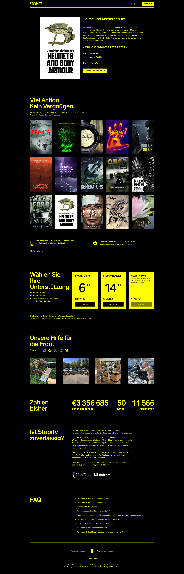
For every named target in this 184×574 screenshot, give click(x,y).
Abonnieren (148, 4)
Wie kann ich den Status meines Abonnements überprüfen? (100, 532)
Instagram (81, 465)
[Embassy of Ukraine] (82, 474)
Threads (99, 465)
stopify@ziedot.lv (92, 558)
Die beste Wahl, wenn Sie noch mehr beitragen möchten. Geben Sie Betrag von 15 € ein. (141, 280)
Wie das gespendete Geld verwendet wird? (93, 511)
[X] (55, 350)
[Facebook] (49, 350)
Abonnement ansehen (78, 551)
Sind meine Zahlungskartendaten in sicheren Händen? (98, 519)
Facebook (90, 465)
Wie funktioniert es (36, 251)
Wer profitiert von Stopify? (87, 507)
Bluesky (106, 465)
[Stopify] (36, 3)
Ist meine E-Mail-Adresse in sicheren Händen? (95, 524)
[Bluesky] (66, 350)
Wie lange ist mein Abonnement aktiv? (92, 528)
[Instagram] (44, 350)
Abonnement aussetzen (105, 551)
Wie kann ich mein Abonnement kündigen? (93, 498)
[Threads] (61, 350)
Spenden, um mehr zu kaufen (95, 71)
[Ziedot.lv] (102, 474)
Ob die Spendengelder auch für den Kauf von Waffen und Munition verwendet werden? (110, 515)
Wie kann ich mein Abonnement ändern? (92, 502)
